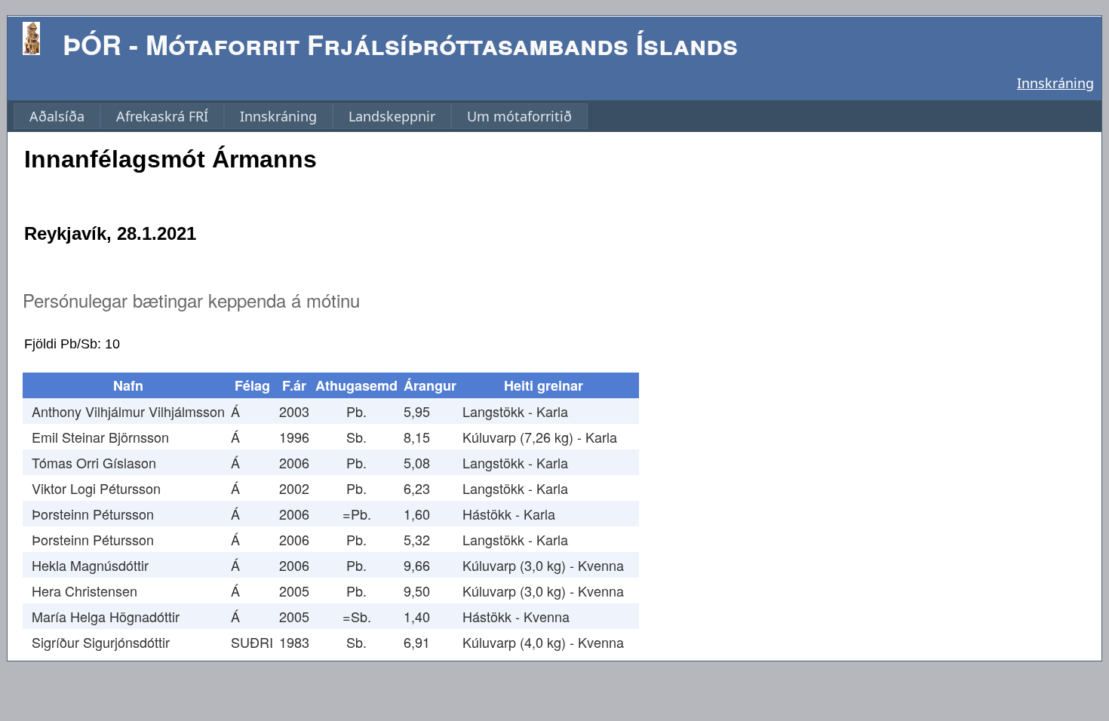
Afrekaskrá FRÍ (162, 116)
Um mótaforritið (519, 116)
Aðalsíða (56, 116)
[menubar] (301, 116)
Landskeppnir (392, 116)
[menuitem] (57, 116)
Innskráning (1055, 83)
